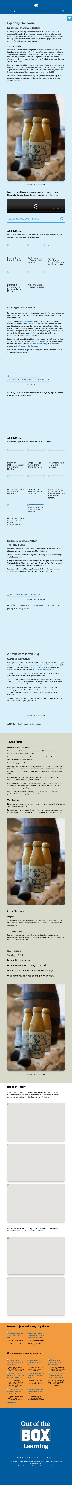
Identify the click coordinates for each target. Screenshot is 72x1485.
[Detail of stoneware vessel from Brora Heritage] (15, 461)
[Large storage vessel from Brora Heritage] (36, 461)
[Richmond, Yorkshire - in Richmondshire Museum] (15, 283)
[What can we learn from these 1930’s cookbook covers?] (36, 1375)
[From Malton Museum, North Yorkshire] (36, 487)
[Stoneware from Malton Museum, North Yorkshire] (23, 376)
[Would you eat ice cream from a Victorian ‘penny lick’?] (36, 1362)
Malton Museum (27, 321)
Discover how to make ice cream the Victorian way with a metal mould (56, 1383)
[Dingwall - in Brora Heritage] (15, 256)
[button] (69, 18)
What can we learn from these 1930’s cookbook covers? (36, 1382)
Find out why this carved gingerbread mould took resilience (36, 1398)
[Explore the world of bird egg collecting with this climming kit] (56, 1362)
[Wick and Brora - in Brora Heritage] (36, 283)
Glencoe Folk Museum (36, 667)
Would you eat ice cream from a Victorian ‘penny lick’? (36, 1369)
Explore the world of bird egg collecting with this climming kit (56, 1369)
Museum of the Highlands (28, 346)
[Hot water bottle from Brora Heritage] (56, 461)
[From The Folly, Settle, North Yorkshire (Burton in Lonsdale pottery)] (56, 487)
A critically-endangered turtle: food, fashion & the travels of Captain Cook (16, 1384)
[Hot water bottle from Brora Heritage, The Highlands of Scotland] (28, 380)
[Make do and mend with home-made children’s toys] (15, 1335)
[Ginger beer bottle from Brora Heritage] (36, 1070)
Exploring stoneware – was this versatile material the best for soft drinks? (36, 1343)
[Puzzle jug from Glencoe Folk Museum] (36, 505)
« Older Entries (11, 1402)
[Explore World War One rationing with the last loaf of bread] (15, 1391)
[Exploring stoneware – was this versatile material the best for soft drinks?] (36, 1335)
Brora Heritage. (42, 344)
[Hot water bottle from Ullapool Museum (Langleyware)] (15, 516)
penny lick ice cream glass (47, 920)
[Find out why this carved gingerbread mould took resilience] (36, 1391)
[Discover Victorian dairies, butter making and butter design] (15, 1362)
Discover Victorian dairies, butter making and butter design (16, 1369)
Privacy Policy (51, 1458)
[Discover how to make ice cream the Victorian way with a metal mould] (56, 1375)
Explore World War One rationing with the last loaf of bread (16, 1398)
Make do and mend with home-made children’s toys (16, 1342)
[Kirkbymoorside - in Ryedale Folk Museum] (36, 256)
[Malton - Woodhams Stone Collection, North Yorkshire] (56, 256)
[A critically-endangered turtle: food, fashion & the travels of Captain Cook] (15, 1375)
